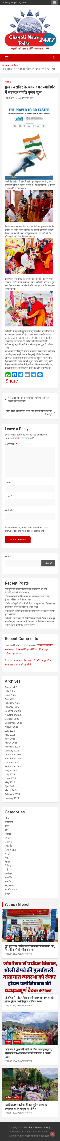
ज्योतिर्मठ (8, 845)
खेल (6, 830)
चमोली (7, 837)
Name (9, 482)
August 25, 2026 (13, 954)
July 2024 (10, 774)
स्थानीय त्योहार (11, 889)
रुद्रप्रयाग (9, 885)
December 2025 (13, 710)
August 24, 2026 (13, 1061)
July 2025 (10, 730)
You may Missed (17, 904)
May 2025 (10, 734)
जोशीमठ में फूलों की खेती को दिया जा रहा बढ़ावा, (28, 1053)
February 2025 (12, 746)
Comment (11, 443)
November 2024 (13, 758)
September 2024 (13, 766)
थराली (7, 853)
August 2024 (11, 770)
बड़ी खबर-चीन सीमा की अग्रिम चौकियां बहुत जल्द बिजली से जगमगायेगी (28, 399)
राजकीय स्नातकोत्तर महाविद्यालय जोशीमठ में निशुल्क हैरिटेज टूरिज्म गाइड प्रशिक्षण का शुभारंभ (29, 649)
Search (8, 556)
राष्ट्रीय (8, 881)
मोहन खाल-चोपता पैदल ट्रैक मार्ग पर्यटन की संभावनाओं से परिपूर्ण (29, 413)
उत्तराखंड (9, 822)
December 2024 (13, 754)
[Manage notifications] (52, 1134)
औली (7, 826)
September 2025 (13, 722)
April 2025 (10, 738)
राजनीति (8, 877)
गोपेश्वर (8, 834)
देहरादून (8, 861)
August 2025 (11, 726)
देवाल (7, 857)
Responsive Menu (54, 2)
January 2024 (12, 798)
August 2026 (11, 687)
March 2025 (11, 742)
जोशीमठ (8, 81)
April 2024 (10, 786)
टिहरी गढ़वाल (10, 849)
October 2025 (12, 718)
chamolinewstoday (38, 1127)
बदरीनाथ (8, 873)
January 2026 (12, 707)
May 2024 (10, 782)
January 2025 (12, 750)
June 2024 (10, 778)
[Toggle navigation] (6, 58)
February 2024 (12, 794)
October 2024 (12, 762)
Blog (7, 818)
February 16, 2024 (14, 98)
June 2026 (10, 695)
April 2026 (10, 699)
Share (11, 380)
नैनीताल (8, 865)
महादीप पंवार (28, 98)
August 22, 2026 (13, 1112)
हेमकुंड (7, 893)
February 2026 (12, 703)
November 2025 (13, 714)
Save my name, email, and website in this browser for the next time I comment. (26, 529)
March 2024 (11, 790)
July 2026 (10, 691)
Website (9, 510)
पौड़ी (6, 869)
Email (8, 496)
